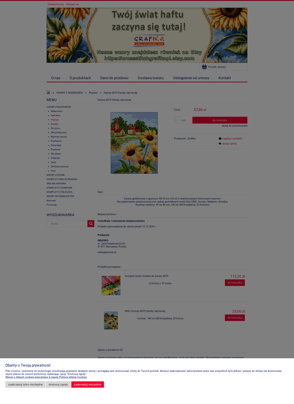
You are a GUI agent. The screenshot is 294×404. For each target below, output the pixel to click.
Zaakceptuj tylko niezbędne (25, 384)
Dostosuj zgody (58, 384)
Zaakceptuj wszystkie (87, 384)
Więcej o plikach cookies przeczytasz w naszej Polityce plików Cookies (46, 377)
